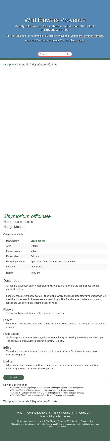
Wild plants (10, 64)
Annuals (24, 64)
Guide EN (84, 412)
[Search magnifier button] (68, 54)
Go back (13, 377)
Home (18, 412)
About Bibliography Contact (55, 416)
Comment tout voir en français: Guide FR (50, 412)
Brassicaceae (38, 240)
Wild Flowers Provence (55, 20)
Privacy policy (87, 421)
